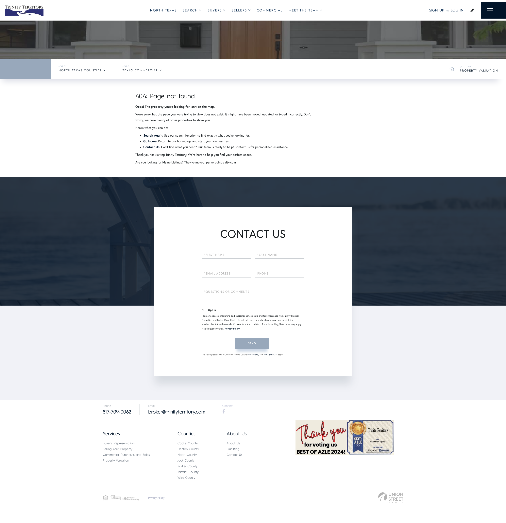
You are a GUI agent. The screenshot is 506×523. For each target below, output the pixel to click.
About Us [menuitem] (233, 443)
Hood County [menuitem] (187, 455)
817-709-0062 (117, 412)
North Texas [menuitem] (163, 10)
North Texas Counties (80, 70)
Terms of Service (270, 354)
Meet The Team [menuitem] (304, 10)
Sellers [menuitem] (239, 10)
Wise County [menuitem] (186, 478)
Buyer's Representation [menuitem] (119, 443)
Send (252, 343)
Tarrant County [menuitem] (188, 472)
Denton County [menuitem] (188, 449)
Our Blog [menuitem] (233, 449)
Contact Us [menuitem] (234, 455)
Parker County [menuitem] (187, 466)
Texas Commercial (140, 70)
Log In (457, 10)
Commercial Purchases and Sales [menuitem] (126, 455)
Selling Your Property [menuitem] (117, 449)
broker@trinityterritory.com (176, 412)
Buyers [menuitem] (215, 10)
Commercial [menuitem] (270, 10)
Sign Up (436, 10)
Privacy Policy (232, 328)
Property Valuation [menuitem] (116, 460)
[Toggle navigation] (493, 10)
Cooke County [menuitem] (187, 443)
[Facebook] (223, 411)
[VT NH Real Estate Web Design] (390, 497)
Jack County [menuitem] (185, 460)
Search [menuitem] (190, 10)
